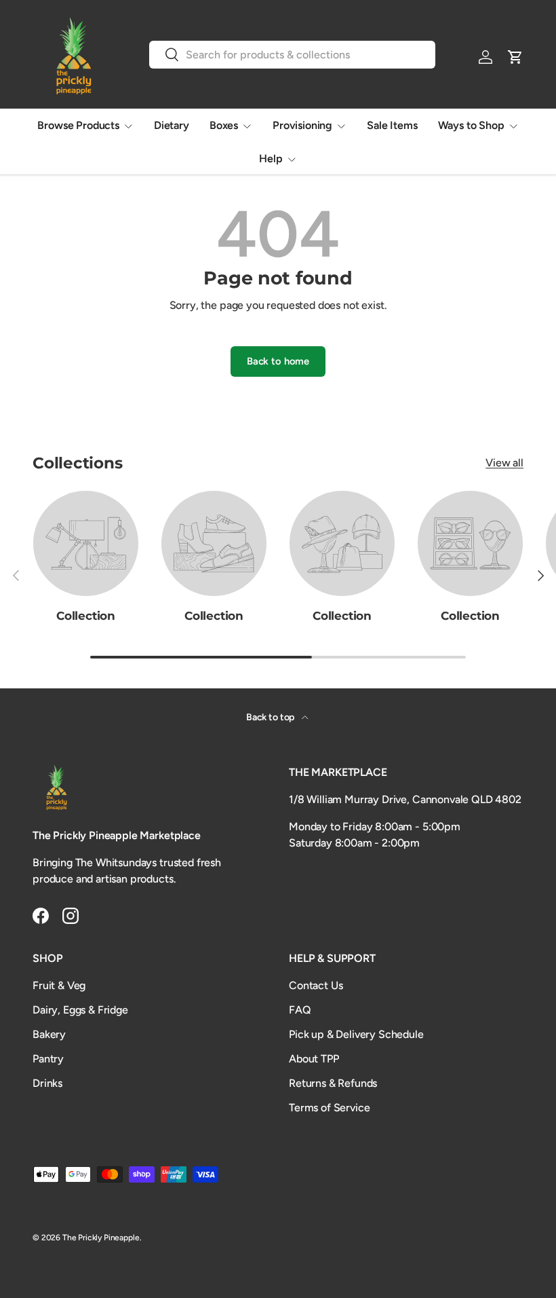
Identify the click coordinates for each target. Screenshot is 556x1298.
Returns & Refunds (333, 1083)
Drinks (47, 1083)
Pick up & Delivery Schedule (356, 1034)
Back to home (278, 361)
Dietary (171, 125)
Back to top (271, 717)
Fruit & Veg (59, 985)
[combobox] (292, 55)
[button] (515, 57)
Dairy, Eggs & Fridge (80, 1009)
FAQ (300, 1009)
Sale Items (392, 125)
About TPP (314, 1058)
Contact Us (315, 985)
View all (504, 462)
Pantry (48, 1058)
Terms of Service (329, 1107)
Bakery (49, 1034)
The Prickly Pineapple (101, 1237)
